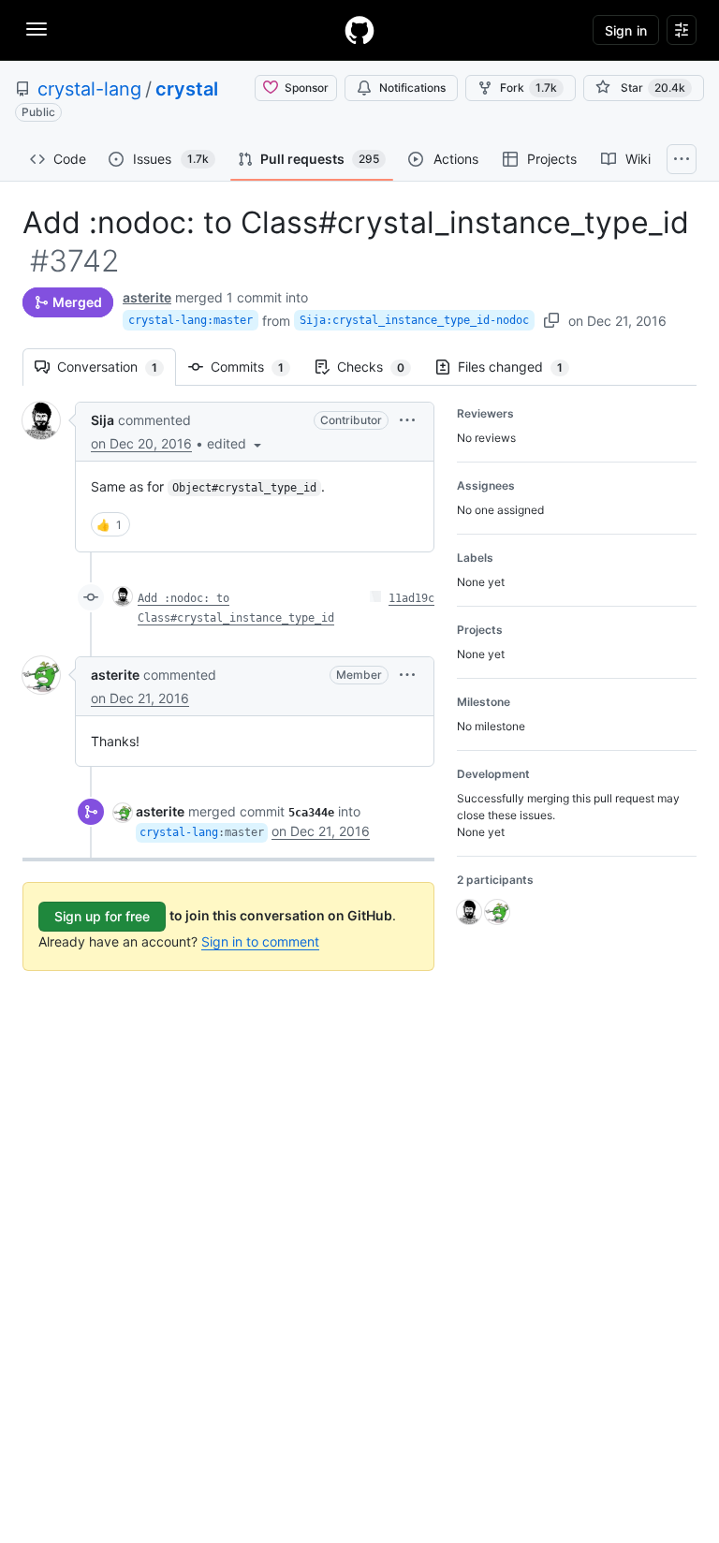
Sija (102, 420)
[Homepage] (359, 30)
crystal (186, 89)
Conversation (116, 367)
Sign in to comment (260, 941)
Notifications (412, 88)
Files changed (519, 367)
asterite (147, 297)
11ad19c (411, 598)
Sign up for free (102, 916)
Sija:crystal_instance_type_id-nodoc (414, 320)
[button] (236, 443)
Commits (256, 367)
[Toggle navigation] (36, 29)
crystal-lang (89, 89)
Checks (380, 367)
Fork (528, 88)
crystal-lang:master (190, 320)
